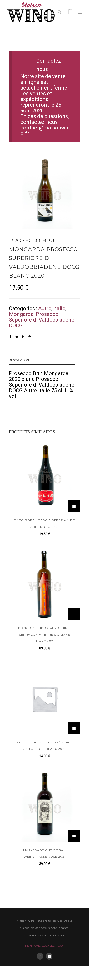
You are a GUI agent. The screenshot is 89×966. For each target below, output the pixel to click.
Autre (44, 308)
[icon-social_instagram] (49, 956)
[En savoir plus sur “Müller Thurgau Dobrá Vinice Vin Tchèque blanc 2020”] (74, 728)
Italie (59, 308)
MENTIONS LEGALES (40, 945)
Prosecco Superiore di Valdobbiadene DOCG (41, 320)
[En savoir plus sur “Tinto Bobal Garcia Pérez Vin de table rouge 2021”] (74, 506)
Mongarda (21, 314)
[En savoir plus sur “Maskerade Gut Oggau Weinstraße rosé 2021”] (74, 836)
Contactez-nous (49, 65)
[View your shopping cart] (70, 12)
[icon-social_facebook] (41, 956)
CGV (61, 945)
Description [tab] (19, 360)
